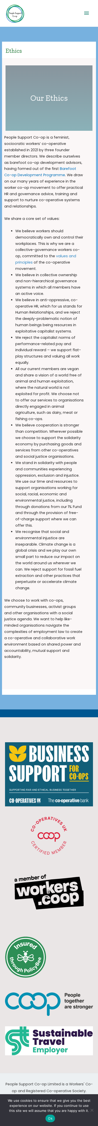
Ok (50, 1118)
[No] (91, 1110)
